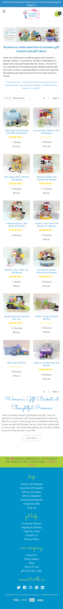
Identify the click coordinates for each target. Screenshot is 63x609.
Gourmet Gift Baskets (31, 488)
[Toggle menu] (4, 11)
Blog (31, 563)
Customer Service (31, 523)
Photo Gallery (31, 559)
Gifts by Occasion (31, 492)
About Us (32, 555)
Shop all (31, 507)
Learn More (31, 438)
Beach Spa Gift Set (16, 363)
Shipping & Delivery (31, 527)
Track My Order (31, 531)
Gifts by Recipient (31, 496)
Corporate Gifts (31, 503)
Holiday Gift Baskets (32, 484)
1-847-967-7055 (32, 570)
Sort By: (8, 98)
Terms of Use (31, 567)
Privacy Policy (31, 539)
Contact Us (31, 535)
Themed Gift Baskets (31, 499)
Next (55, 98)
